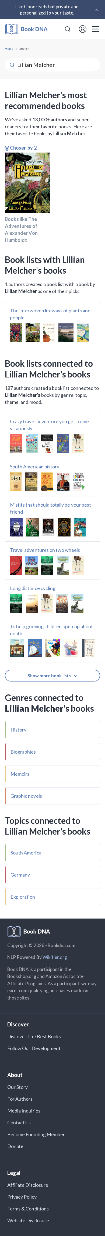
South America (25, 853)
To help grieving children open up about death (51, 629)
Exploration (22, 897)
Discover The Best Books (34, 1036)
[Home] (26, 29)
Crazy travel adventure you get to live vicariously (49, 424)
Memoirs (19, 774)
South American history (34, 466)
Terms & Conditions (28, 1209)
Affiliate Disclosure (27, 1185)
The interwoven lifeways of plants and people (50, 314)
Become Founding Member (36, 1134)
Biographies (23, 752)
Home (9, 48)
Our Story (17, 1087)
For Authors (20, 1099)
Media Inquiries (23, 1111)
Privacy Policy (22, 1197)
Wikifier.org (55, 957)
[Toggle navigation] (95, 29)
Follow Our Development (34, 1048)
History (18, 730)
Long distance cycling (32, 588)
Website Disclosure (28, 1220)
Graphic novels (26, 796)
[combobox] (67, 29)
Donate (15, 1146)
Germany (20, 875)
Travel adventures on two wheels (45, 550)
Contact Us (19, 1122)
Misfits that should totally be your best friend (50, 508)
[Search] (67, 29)
